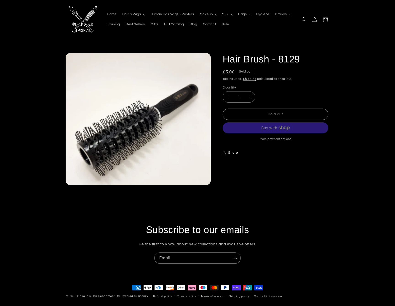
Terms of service (212, 296)
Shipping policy (239, 296)
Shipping (249, 79)
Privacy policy (186, 296)
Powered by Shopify (134, 296)
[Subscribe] (235, 258)
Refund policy (162, 296)
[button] (133, 15)
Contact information (268, 296)
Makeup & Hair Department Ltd (98, 296)
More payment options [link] (275, 139)
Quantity (229, 87)
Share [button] (233, 152)
